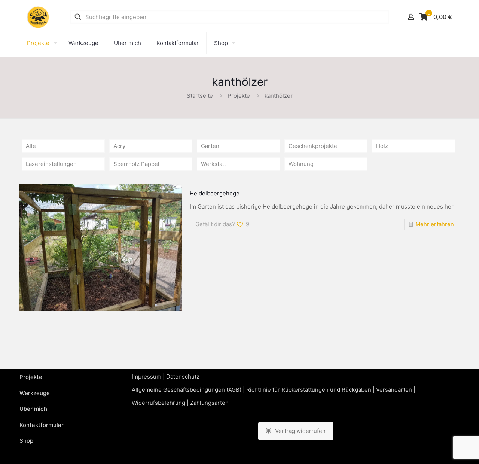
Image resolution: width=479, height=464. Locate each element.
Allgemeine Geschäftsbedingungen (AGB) (186, 389)
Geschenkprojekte (313, 145)
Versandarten (394, 389)
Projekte (239, 95)
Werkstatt (213, 163)
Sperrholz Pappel (136, 163)
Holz (382, 145)
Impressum (146, 376)
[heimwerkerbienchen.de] (38, 17)
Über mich (33, 408)
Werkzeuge (34, 393)
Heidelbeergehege (215, 193)
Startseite (200, 95)
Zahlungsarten (209, 402)
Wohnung (301, 163)
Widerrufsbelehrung (158, 402)
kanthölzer (279, 95)
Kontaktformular (41, 424)
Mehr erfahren (434, 224)
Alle (31, 145)
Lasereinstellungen (51, 163)
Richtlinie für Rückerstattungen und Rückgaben (308, 389)
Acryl (120, 145)
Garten (210, 145)
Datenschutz (182, 376)
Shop (26, 440)
